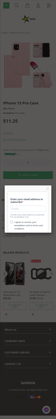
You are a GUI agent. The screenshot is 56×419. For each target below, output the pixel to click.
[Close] (47, 188)
